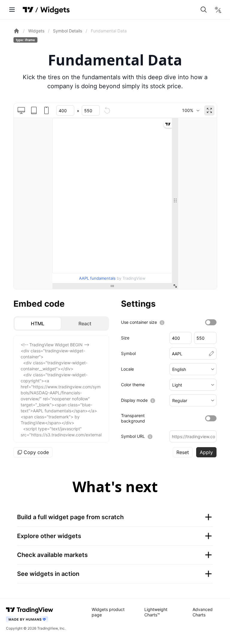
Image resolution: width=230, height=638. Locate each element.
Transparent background (133, 418)
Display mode (134, 400)
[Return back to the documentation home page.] (16, 31)
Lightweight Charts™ (155, 612)
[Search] (204, 10)
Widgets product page (108, 612)
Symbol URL (133, 436)
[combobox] (190, 110)
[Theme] (218, 10)
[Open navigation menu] (12, 10)
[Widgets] (55, 10)
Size (125, 337)
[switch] (211, 322)
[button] (193, 369)
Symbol (128, 353)
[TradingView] (28, 9)
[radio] (38, 323)
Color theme (133, 384)
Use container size (139, 322)
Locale (127, 369)
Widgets (36, 30)
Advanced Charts (203, 612)
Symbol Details (67, 30)
